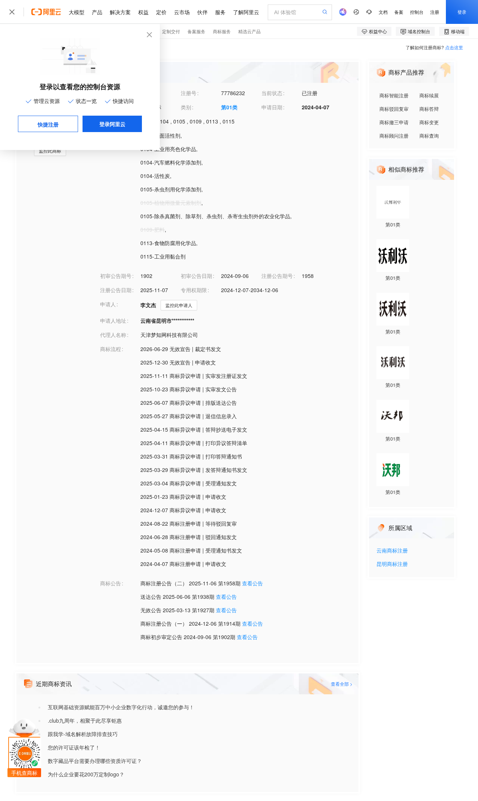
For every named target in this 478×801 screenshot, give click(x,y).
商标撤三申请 (394, 122)
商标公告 (110, 583)
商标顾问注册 (394, 135)
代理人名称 (113, 334)
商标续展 (429, 95)
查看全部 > (342, 683)
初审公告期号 (115, 275)
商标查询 (429, 135)
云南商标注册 (392, 551)
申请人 (108, 304)
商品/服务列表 (116, 135)
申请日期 (271, 107)
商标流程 (110, 349)
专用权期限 (194, 290)
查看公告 (252, 583)
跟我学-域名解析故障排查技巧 (83, 734)
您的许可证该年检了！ (74, 747)
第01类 (229, 107)
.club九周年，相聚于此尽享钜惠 (85, 720)
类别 (186, 107)
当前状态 (271, 93)
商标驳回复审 (394, 108)
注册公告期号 (277, 275)
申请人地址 (113, 320)
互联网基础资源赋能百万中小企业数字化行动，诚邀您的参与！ (121, 707)
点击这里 (454, 47)
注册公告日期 (115, 290)
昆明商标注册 (392, 564)
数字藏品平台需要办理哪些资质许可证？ (95, 760)
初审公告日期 (196, 275)
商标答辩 (429, 108)
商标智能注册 (394, 95)
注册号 (188, 93)
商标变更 (429, 122)
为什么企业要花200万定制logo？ (86, 774)
